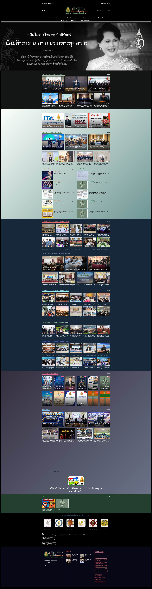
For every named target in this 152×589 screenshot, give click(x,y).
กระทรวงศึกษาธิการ (76, 491)
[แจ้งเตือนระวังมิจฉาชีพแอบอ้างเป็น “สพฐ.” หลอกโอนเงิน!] (99, 120)
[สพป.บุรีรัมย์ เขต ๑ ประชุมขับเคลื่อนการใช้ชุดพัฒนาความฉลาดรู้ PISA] (103, 228)
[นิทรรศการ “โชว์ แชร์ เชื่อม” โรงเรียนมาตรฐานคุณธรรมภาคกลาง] (50, 277)
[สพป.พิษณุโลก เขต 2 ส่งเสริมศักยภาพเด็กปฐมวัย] (76, 297)
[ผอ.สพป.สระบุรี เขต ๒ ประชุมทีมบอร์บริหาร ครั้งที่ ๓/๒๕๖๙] (62, 329)
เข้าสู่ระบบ (45, 3)
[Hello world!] (62, 503)
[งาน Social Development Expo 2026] (47, 175)
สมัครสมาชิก (51, 3)
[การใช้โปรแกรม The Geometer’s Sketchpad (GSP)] (76, 263)
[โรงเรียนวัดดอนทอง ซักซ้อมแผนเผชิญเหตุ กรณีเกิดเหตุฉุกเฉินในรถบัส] (85, 433)
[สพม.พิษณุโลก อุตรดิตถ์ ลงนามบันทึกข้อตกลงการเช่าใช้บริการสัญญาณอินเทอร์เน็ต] (89, 297)
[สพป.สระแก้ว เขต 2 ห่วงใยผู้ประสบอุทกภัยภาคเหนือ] (85, 277)
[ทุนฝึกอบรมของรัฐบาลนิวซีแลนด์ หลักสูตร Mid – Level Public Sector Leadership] (82, 213)
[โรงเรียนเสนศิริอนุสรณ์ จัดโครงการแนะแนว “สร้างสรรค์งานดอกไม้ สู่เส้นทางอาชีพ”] (102, 433)
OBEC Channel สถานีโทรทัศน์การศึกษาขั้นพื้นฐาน (76, 488)
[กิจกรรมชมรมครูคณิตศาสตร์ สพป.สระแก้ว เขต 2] (99, 263)
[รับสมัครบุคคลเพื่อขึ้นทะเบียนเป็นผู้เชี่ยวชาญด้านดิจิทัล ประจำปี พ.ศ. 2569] (47, 194)
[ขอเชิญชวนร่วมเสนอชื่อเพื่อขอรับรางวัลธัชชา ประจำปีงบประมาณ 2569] (47, 213)
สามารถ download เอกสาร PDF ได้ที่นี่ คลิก (52, 471)
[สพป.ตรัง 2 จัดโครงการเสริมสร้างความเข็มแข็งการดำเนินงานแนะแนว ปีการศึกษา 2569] (103, 361)
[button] (2, 47)
